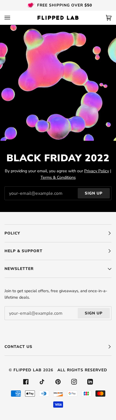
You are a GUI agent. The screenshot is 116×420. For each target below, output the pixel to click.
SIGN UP (93, 193)
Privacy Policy (96, 171)
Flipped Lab (28, 370)
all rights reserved (82, 370)
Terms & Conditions (58, 177)
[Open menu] (13, 18)
